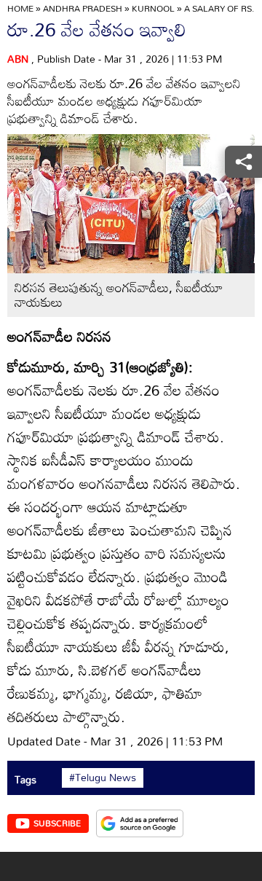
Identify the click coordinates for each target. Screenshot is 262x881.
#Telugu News (102, 778)
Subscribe (57, 822)
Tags (25, 779)
